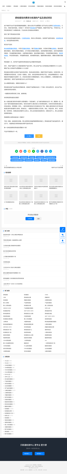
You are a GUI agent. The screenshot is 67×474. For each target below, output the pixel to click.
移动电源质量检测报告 (10, 48)
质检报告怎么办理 (28, 313)
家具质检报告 (24, 157)
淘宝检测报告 (48, 6)
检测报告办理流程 (7, 319)
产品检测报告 (48, 302)
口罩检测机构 (48, 332)
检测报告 (33, 2)
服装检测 (26, 343)
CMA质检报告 (8, 367)
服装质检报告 (48, 337)
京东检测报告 (31, 6)
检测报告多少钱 (7, 332)
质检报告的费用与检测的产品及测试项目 (33, 18)
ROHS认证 (7, 374)
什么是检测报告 (28, 345)
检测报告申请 (6, 310)
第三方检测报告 (28, 319)
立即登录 (30, 218)
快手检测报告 (8, 397)
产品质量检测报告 (28, 308)
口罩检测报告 (23, 6)
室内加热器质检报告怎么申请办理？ (13, 167)
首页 (3, 6)
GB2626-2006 (7, 308)
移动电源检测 (6, 313)
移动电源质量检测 (50, 157)
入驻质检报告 (27, 340)
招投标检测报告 (28, 337)
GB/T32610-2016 (28, 310)
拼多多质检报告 (7, 348)
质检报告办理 (27, 297)
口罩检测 (5, 321)
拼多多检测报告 (58, 6)
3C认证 (6, 360)
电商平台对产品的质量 (57, 167)
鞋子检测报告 (8, 433)
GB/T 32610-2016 (49, 316)
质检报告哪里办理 (28, 324)
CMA (4, 297)
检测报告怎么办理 (28, 335)
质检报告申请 (48, 310)
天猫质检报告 (27, 321)
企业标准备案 (48, 348)
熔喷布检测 (48, 329)
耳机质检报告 (28, 160)
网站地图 (39, 465)
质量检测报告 (26, 48)
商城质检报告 (48, 335)
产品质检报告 (56, 25)
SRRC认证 (47, 308)
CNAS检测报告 (28, 348)
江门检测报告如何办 (9, 202)
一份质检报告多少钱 (50, 343)
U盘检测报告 (48, 351)
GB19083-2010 (7, 327)
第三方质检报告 (7, 305)
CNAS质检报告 (7, 340)
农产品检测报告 (9, 388)
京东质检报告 (27, 327)
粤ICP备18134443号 (33, 467)
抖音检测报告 (8, 399)
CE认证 (6, 363)
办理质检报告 (48, 300)
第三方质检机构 (49, 305)
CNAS (46, 294)
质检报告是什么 (28, 329)
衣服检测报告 (8, 427)
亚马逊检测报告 (9, 379)
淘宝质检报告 (27, 332)
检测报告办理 (27, 305)
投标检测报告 (6, 335)
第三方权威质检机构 (8, 343)
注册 (38, 218)
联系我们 (27, 453)
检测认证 (4, 10)
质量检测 (36, 48)
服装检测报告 (48, 345)
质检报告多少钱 (7, 329)
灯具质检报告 (26, 38)
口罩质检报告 (6, 351)
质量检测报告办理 (49, 327)
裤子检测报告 (8, 429)
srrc (46, 340)
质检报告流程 (48, 313)
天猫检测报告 (40, 6)
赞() (47, 21)
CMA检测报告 (6, 345)
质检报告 (16, 6)
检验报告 (5, 300)
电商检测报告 (8, 422)
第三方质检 (6, 302)
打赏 (39, 136)
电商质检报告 (6, 337)
